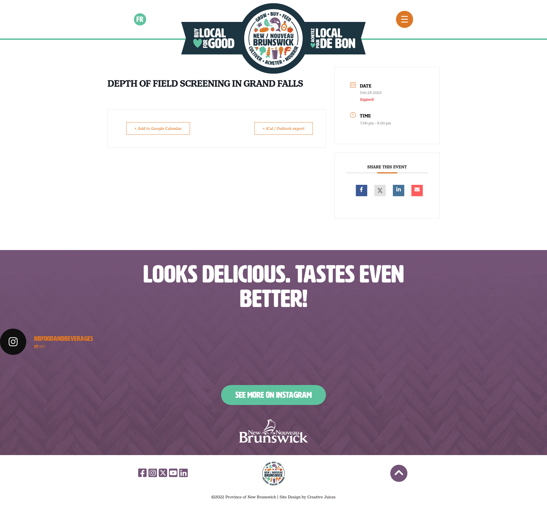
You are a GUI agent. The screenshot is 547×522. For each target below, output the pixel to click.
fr (140, 19)
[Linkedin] (398, 190)
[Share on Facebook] (361, 190)
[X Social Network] (380, 190)
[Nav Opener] (404, 19)
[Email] (417, 190)
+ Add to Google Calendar (158, 128)
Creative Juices (321, 497)
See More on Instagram (273, 395)
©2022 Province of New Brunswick (243, 497)
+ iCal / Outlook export (284, 128)
